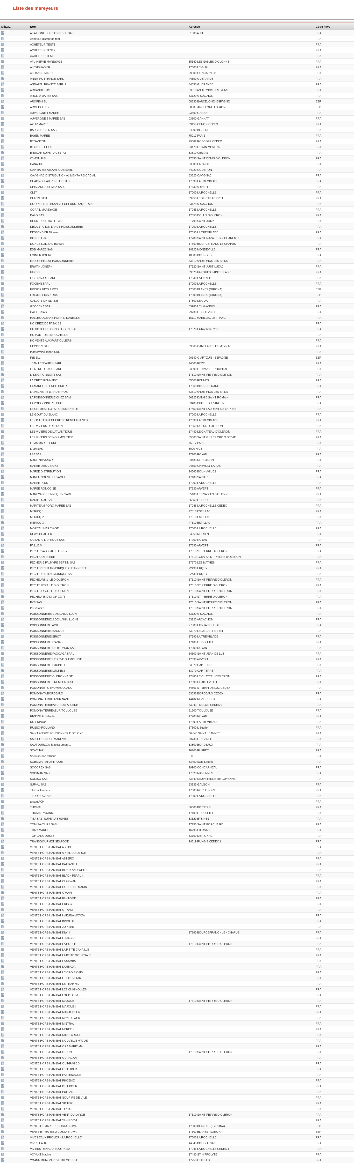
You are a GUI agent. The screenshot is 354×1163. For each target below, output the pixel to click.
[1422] (2, 432)
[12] (2, 676)
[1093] (2, 711)
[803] (2, 204)
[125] (2, 597)
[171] (2, 722)
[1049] (2, 96)
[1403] (2, 984)
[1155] (2, 773)
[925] (2, 796)
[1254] (2, 927)
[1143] (2, 198)
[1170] (2, 369)
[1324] (2, 449)
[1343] (2, 864)
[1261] (2, 1046)
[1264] (2, 1063)
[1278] (2, 107)
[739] (2, 534)
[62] (2, 238)
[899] (2, 175)
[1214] (2, 84)
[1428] (2, 972)
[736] (2, 1143)
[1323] (2, 813)
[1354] (2, 466)
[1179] (2, 443)
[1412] (2, 397)
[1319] (2, 642)
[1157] (2, 819)
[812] (2, 1126)
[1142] (2, 278)
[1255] (2, 915)
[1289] (2, 67)
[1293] (2, 978)
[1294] (2, 1007)
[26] (2, 750)
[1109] (2, 1160)
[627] (2, 392)
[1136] (2, 249)
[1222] (2, 380)
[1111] (2, 471)
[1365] (2, 950)
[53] (2, 551)
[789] (2, 426)
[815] (2, 500)
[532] (2, 124)
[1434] (2, 1081)
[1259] (2, 1029)
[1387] (2, 1018)
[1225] (2, 654)
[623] (2, 113)
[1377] (2, 62)
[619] (2, 255)
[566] (2, 802)
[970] (2, 523)
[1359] (2, 1109)
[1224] (2, 221)
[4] (2, 557)
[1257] (2, 967)
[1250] (2, 158)
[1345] (2, 876)
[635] (2, 329)
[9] (2, 716)
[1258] (2, 961)
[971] (2, 284)
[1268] (2, 1120)
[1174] (2, 363)
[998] (2, 272)
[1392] (2, 1098)
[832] (2, 136)
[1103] (2, 824)
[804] (2, 762)
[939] (2, 454)
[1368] (2, 494)
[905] (2, 341)
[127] (2, 489)
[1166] (2, 1137)
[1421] (2, 995)
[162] (2, 671)
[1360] (2, 921)
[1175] (2, 306)
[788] (2, 295)
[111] (2, 511)
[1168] (2, 375)
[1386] (2, 847)
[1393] (2, 853)
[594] (2, 767)
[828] (2, 608)
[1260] (2, 1041)
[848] (2, 545)
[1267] (2, 1103)
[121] (2, 1149)
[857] (2, 637)
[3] (2, 483)
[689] (2, 756)
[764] (2, 477)
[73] (2, 790)
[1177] (2, 563)
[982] (2, 574)
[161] (2, 665)
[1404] (2, 1035)
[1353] (2, 1024)
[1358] (2, 648)
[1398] (2, 881)
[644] (2, 745)
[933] (2, 779)
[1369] (2, 153)
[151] (2, 688)
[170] (2, 614)
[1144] (2, 227)
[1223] (2, 210)
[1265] (2, 1075)
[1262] (2, 1058)
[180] (2, 506)
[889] (2, 591)
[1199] (2, 147)
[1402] (2, 1012)
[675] (2, 420)
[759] (2, 517)
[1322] (2, 739)
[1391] (2, 318)
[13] (2, 528)
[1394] (2, 898)
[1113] (2, 73)
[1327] (2, 141)
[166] (2, 232)
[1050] (2, 409)
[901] (2, 101)
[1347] (2, 910)
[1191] (2, 261)
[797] (2, 50)
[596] (2, 602)
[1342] (2, 859)
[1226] (2, 267)
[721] (2, 181)
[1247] (2, 130)
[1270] (2, 1001)
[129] (2, 215)
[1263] (2, 1069)
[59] (2, 39)
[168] (2, 386)
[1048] (2, 90)
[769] (2, 289)
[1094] (2, 540)
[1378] (2, 193)
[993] (2, 807)
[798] (2, 56)
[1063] (2, 705)
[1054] (2, 403)
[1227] (2, 187)
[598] (2, 335)
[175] (2, 619)
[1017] (2, 244)
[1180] (2, 33)
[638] (2, 728)
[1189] (2, 164)
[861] (2, 699)
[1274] (2, 944)
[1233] (2, 659)
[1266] (2, 1086)
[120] (2, 580)
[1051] (2, 79)
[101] (2, 1155)
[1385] (2, 904)
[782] (2, 836)
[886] (2, 1132)
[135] (2, 358)
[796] (2, 45)
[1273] (2, 1115)
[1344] (2, 870)
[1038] (2, 301)
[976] (2, 460)
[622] (2, 323)
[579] (2, 682)
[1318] (2, 625)
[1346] (2, 893)
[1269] (2, 933)
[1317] (2, 415)
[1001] (2, 352)
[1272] (2, 1052)
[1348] (2, 989)
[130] (2, 585)
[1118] (2, 346)
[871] (2, 437)
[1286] (2, 955)
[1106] (2, 631)
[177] (2, 830)
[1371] (2, 841)
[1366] (2, 1092)
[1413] (2, 568)
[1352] (2, 938)
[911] (2, 170)
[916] (2, 785)
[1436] (2, 887)
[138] (2, 693)
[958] (2, 733)
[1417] (2, 312)
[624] (2, 119)
